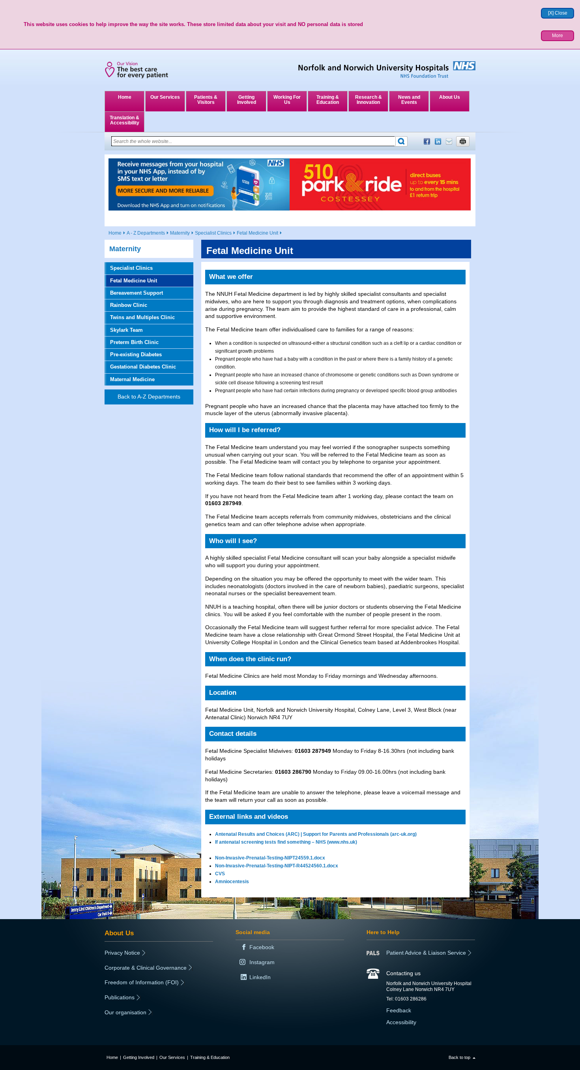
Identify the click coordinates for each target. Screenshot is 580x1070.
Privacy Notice (122, 953)
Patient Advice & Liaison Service (426, 953)
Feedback (398, 1010)
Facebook (427, 141)
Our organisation (125, 1012)
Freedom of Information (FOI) (142, 982)
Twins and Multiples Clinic (142, 317)
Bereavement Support (136, 293)
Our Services (165, 97)
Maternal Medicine (132, 379)
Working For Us (287, 99)
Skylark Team (126, 330)
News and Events (409, 99)
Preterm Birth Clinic (134, 342)
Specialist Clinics (213, 233)
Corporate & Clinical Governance (146, 968)
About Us (449, 97)
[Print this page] (463, 141)
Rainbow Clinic (128, 305)
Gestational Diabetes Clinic (143, 367)
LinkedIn (438, 141)
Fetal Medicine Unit (257, 233)
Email (449, 141)
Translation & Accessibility (124, 120)
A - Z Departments (146, 233)
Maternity (180, 233)
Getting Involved (246, 99)
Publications (120, 997)
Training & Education (327, 99)
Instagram (262, 962)
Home (124, 97)
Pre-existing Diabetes (136, 354)
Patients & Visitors (205, 99)
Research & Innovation (368, 99)
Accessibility (401, 1022)
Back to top (459, 1057)
